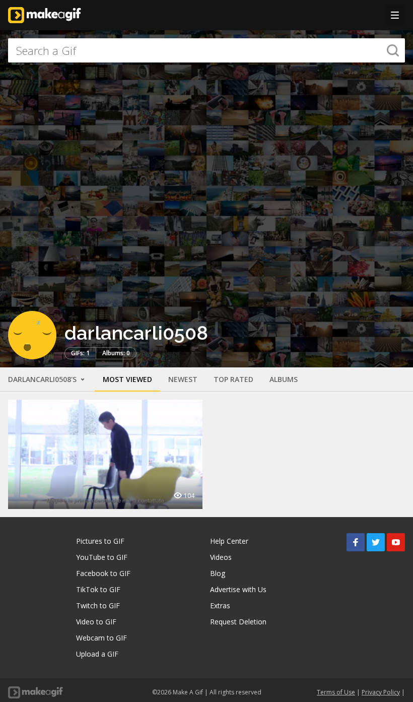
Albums (283, 379)
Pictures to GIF (100, 541)
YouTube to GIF (101, 557)
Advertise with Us (238, 589)
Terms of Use (336, 692)
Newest (182, 379)
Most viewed (127, 379)
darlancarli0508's (43, 379)
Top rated (233, 379)
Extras (220, 605)
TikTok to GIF (98, 589)
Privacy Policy (381, 692)
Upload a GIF (97, 654)
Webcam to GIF (101, 638)
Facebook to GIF (103, 573)
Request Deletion (238, 621)
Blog (217, 573)
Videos (221, 557)
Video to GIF (96, 621)
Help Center (229, 541)
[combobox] (206, 50)
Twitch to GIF (98, 605)
